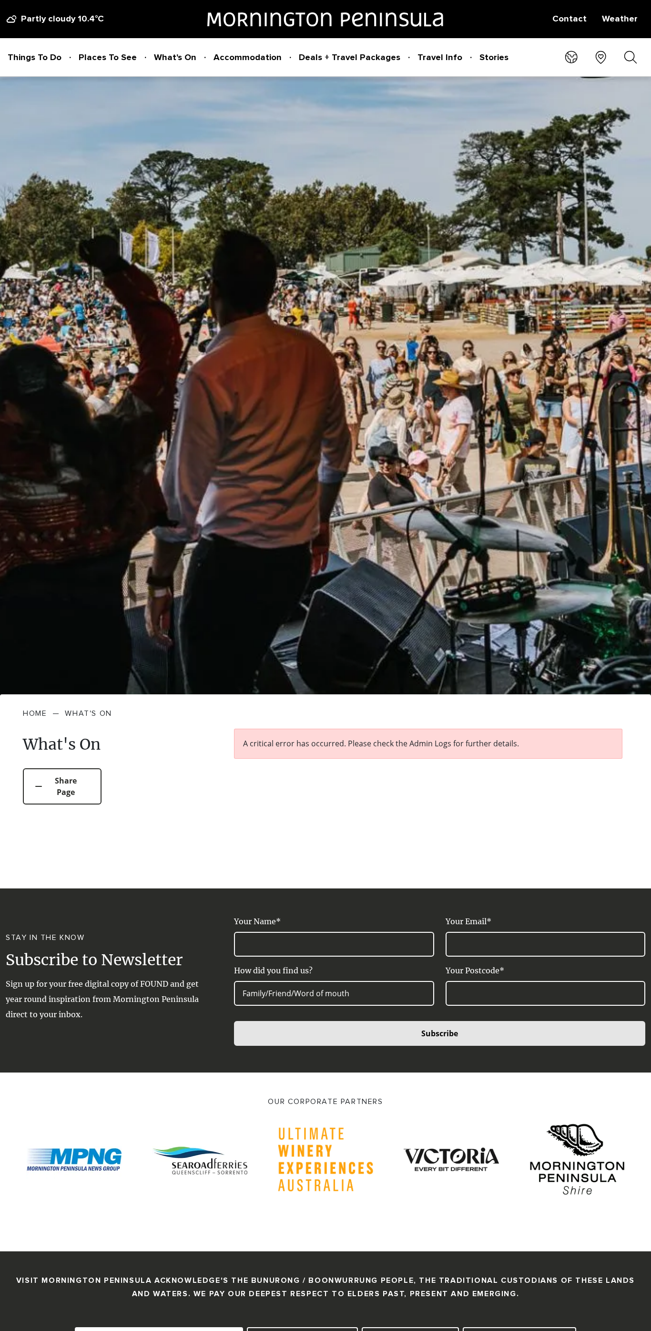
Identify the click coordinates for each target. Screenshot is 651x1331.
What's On (175, 57)
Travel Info (439, 57)
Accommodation (248, 57)
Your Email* (468, 921)
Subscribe (439, 1033)
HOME (35, 713)
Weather (620, 18)
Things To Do (34, 57)
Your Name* (257, 921)
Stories (494, 57)
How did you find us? (273, 970)
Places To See (108, 57)
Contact (569, 18)
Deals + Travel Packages (349, 57)
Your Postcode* (475, 970)
